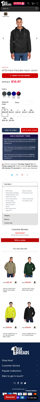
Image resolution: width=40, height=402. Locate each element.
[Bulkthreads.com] (6, 3)
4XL (11, 119)
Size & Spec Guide (29, 130)
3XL (5, 119)
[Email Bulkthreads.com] (14, 383)
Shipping (7, 215)
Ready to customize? (21, 75)
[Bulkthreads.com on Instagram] (21, 383)
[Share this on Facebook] (17, 175)
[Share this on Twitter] (12, 175)
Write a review (20, 240)
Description (7, 184)
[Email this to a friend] (27, 175)
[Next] (36, 38)
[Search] (28, 3)
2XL (31, 111)
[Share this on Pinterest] (22, 175)
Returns (6, 219)
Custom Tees (8, 223)
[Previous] (3, 38)
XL (24, 111)
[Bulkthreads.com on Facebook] (18, 383)
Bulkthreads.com (22, 389)
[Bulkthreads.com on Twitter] (25, 383)
